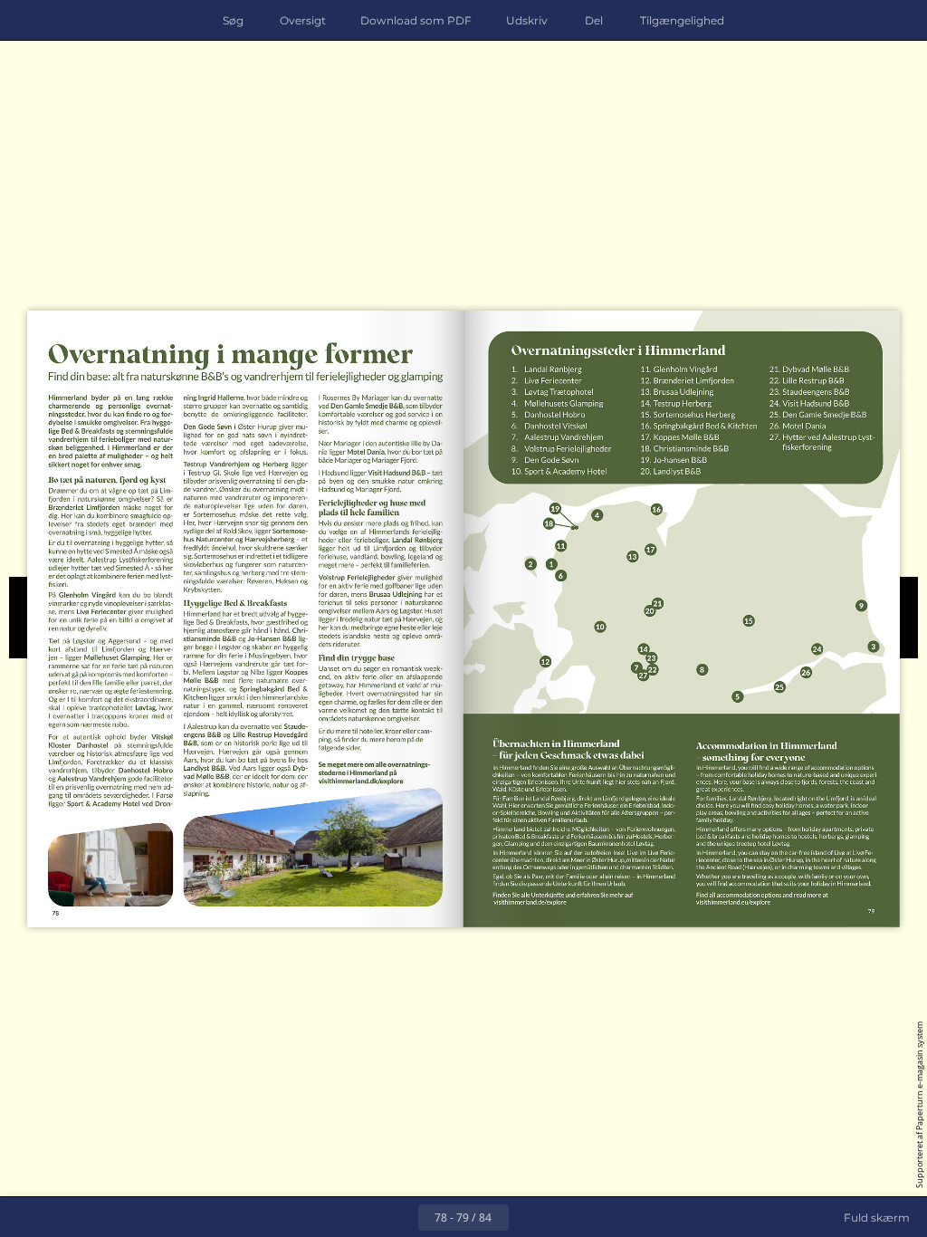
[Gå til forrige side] (398, 1217)
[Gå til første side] (358, 1217)
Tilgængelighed (682, 20)
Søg (233, 20)
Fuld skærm (877, 1217)
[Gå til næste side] (529, 1217)
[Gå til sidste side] (568, 1217)
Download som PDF (416, 20)
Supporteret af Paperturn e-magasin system (919, 1104)
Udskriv (527, 20)
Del (594, 20)
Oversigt (303, 20)
